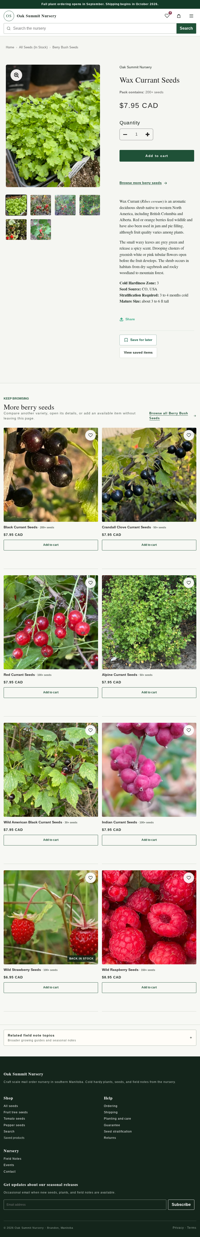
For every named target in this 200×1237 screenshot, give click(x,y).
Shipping (111, 1112)
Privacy (178, 1227)
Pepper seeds (14, 1125)
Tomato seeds (14, 1118)
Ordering (111, 1106)
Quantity (130, 122)
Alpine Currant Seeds (127, 675)
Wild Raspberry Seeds (128, 970)
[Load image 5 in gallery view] (16, 229)
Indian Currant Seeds (128, 822)
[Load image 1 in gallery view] (16, 205)
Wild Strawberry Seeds (31, 970)
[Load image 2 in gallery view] (40, 205)
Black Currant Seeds (29, 527)
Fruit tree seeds (16, 1112)
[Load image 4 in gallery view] (90, 205)
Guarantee (112, 1125)
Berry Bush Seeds (65, 47)
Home (10, 47)
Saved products (14, 1138)
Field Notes (12, 1158)
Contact (10, 1171)
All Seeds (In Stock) (33, 47)
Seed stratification (118, 1131)
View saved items (138, 352)
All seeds (11, 1106)
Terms (191, 1227)
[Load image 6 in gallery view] (40, 229)
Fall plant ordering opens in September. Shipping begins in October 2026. (99, 4)
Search (186, 28)
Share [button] (130, 319)
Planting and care (117, 1118)
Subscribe (181, 1204)
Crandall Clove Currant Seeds (134, 527)
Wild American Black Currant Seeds (40, 822)
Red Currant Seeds (27, 675)
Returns (110, 1138)
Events (9, 1165)
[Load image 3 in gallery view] (65, 205)
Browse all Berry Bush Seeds (168, 415)
